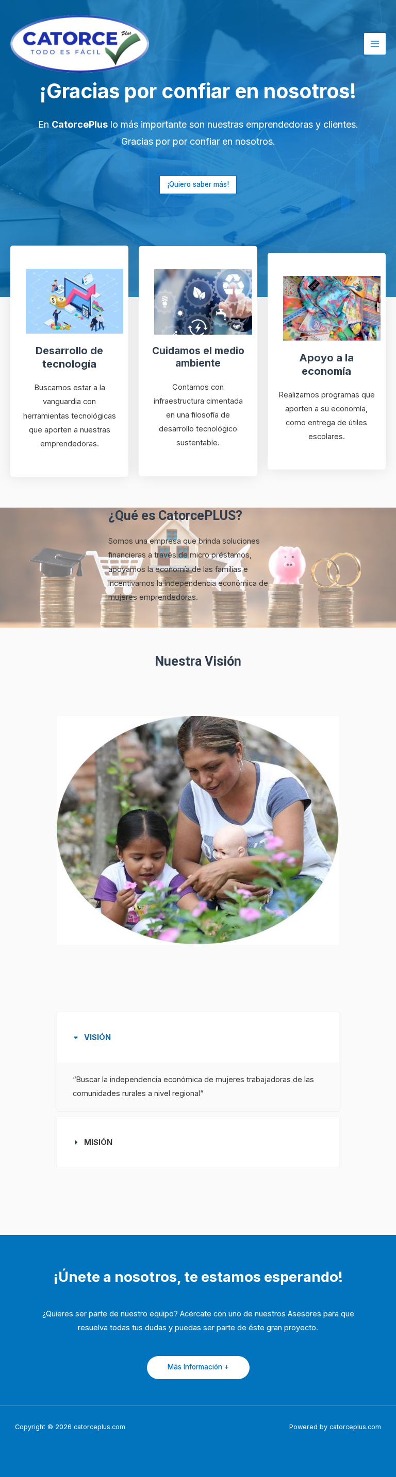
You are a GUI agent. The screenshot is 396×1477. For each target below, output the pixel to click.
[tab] (198, 1061)
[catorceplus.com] (79, 44)
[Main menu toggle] (375, 44)
